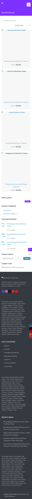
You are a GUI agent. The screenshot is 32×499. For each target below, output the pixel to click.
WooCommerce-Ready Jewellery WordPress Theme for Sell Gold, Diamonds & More (16, 445)
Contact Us (7, 359)
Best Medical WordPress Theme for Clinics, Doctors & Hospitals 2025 (16, 428)
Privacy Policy (8, 366)
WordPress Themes (9, 214)
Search (27, 258)
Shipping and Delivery (10, 356)
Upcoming (6, 210)
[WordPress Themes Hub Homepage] (10, 278)
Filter (27, 201)
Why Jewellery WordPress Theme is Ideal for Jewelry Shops (15, 423)
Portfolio (6, 349)
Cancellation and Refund (11, 352)
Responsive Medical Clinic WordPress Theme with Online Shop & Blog (14, 439)
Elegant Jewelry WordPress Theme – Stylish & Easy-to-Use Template (16, 434)
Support (6, 346)
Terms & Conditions (10, 363)
